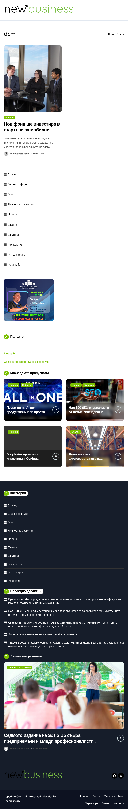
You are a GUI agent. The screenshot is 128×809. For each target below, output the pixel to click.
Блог (11, 194)
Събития (13, 234)
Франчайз (14, 264)
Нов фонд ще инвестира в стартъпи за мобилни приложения (32, 129)
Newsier (48, 796)
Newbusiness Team (20, 153)
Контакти (118, 803)
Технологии (15, 244)
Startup (12, 174)
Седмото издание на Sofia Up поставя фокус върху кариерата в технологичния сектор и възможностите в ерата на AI (58, 741)
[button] (120, 707)
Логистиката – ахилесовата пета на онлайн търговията (84, 458)
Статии (12, 224)
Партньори (91, 803)
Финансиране (16, 254)
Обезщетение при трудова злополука (26, 361)
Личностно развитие (21, 204)
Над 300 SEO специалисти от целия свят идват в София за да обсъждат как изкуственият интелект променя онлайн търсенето (64, 612)
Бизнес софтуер (18, 184)
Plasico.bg (10, 353)
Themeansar (11, 800)
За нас (106, 803)
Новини (10, 117)
